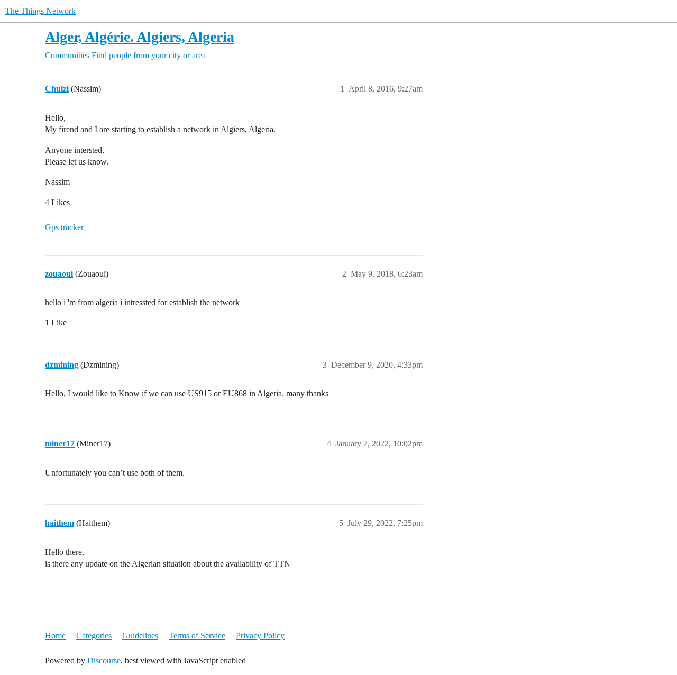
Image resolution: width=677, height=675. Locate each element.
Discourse (104, 660)
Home (55, 635)
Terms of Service (197, 635)
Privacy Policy (260, 635)
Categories (94, 635)
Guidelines (140, 635)
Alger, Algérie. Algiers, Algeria (139, 37)
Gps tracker (64, 227)
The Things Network (40, 10)
